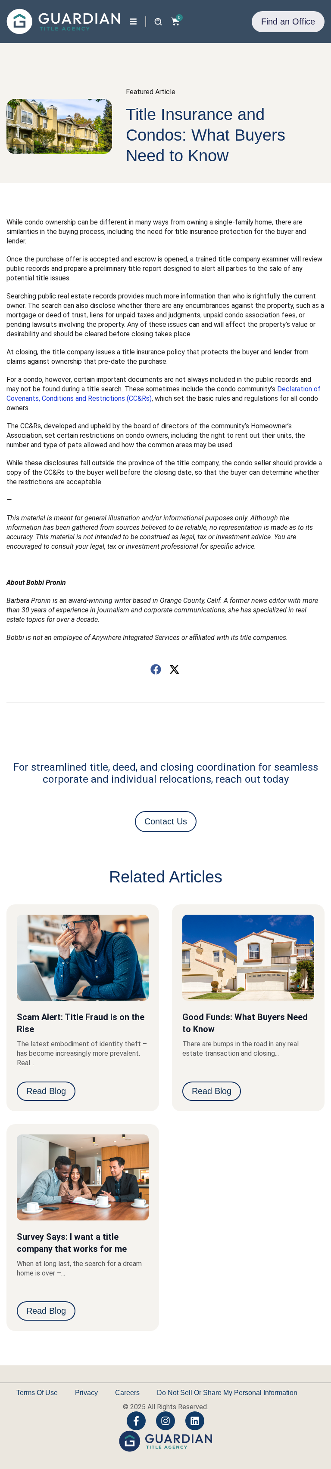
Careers (127, 1392)
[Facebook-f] (136, 1420)
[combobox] (115, 20)
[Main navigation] (133, 21)
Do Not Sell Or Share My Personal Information (227, 1392)
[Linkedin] (194, 1420)
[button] (156, 669)
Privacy (86, 1392)
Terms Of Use (37, 1392)
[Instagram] (165, 1420)
